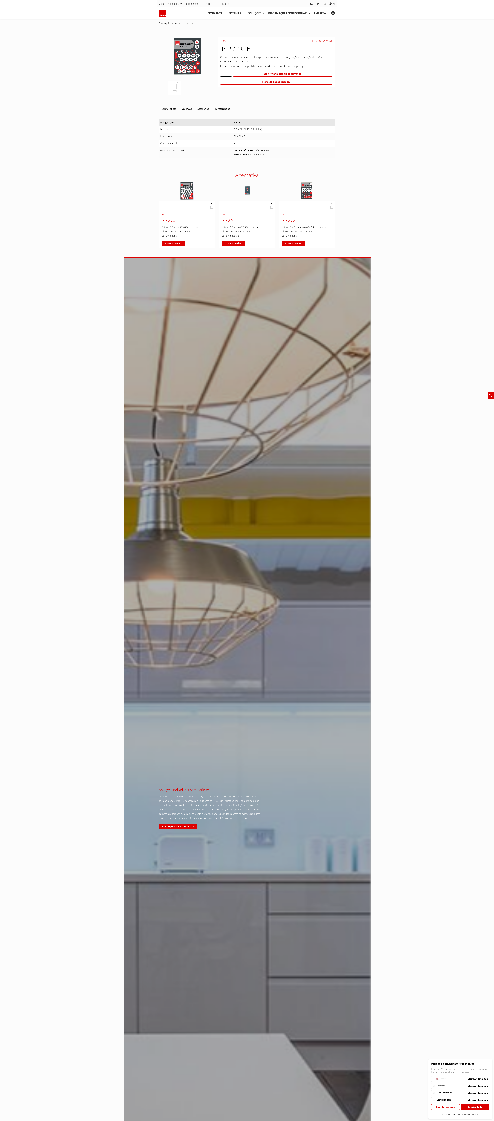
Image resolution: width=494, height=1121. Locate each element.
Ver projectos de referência (178, 826)
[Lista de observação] (325, 3)
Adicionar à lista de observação (282, 73)
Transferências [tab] (222, 108)
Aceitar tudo (475, 1107)
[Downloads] (311, 3)
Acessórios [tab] (203, 108)
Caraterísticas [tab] (169, 108)
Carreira (475, 1114)
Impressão (446, 1114)
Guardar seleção (445, 1107)
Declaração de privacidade (461, 1114)
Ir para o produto (173, 243)
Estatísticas (442, 1085)
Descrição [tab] (186, 108)
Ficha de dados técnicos (276, 81)
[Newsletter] (318, 3)
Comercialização (445, 1099)
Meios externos (444, 1092)
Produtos (176, 23)
